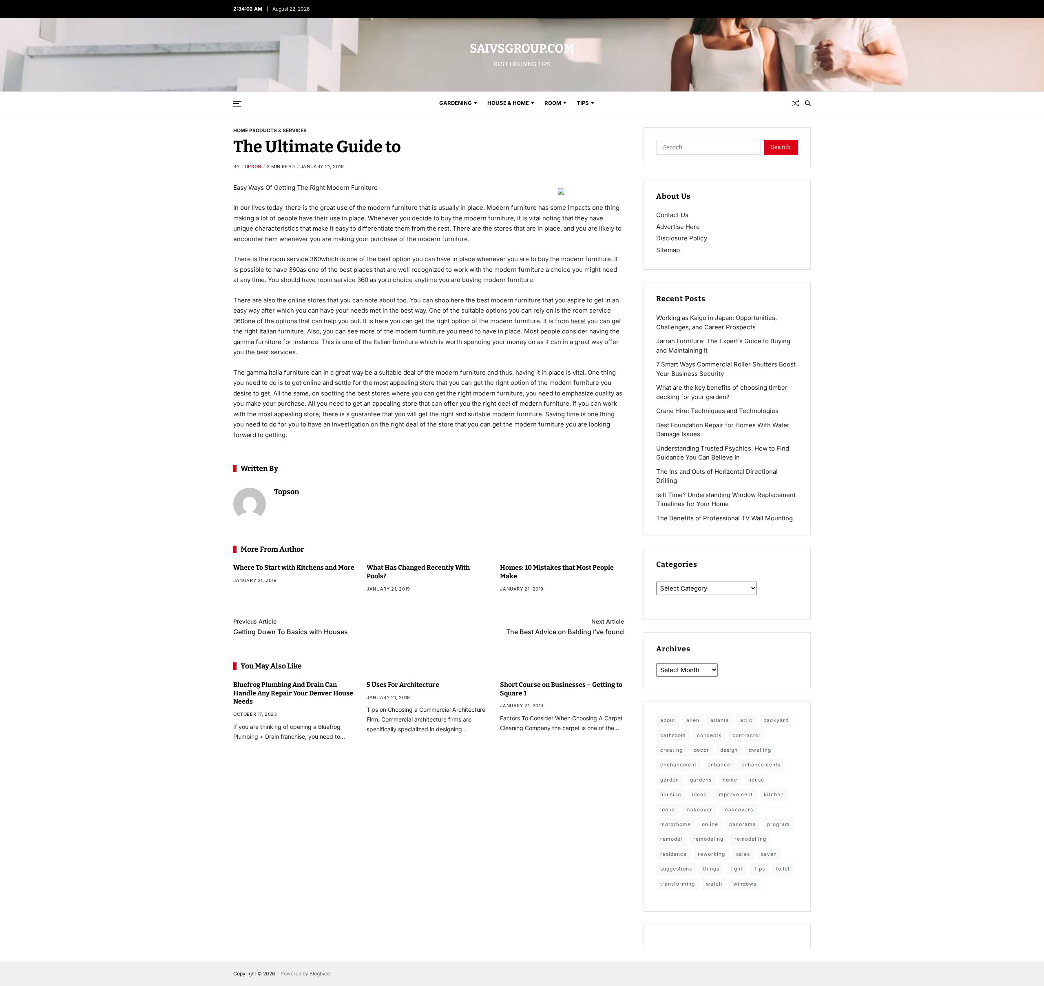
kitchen (774, 794)
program (778, 824)
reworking (711, 854)
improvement (735, 794)
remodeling (708, 839)
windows (744, 884)
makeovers (738, 809)
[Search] (808, 103)
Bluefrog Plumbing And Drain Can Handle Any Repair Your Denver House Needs (293, 692)
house (756, 780)
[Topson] (249, 504)
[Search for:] (707, 149)
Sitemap (668, 250)
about (387, 300)
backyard (776, 720)
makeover (699, 809)
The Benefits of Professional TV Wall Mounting (724, 518)
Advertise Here (678, 227)
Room (552, 103)
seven (769, 854)
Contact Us (672, 215)
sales (743, 854)
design (729, 750)
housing (670, 794)
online (710, 824)
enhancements (761, 765)
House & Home (508, 103)
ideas (699, 794)
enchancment (678, 765)
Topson (251, 166)
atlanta (719, 720)
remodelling (750, 839)
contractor (746, 735)
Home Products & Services (270, 130)
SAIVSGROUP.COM (522, 48)
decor (701, 750)
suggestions (676, 869)
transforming (677, 884)
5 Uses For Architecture (403, 684)
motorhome (675, 824)
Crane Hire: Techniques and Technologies (717, 411)
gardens (701, 780)
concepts (709, 735)
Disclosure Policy (681, 238)
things (711, 869)
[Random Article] (795, 103)
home (730, 780)
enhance (719, 765)
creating (671, 750)
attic (746, 720)
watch (714, 884)
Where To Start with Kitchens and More (293, 567)
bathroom (673, 735)
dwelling (760, 750)
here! (578, 320)
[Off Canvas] (237, 104)
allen (692, 720)
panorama (742, 824)
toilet (783, 869)
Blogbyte (320, 973)
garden (669, 780)
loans (667, 809)
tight (736, 869)
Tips (583, 103)
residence (673, 854)
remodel (671, 839)
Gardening (455, 103)
